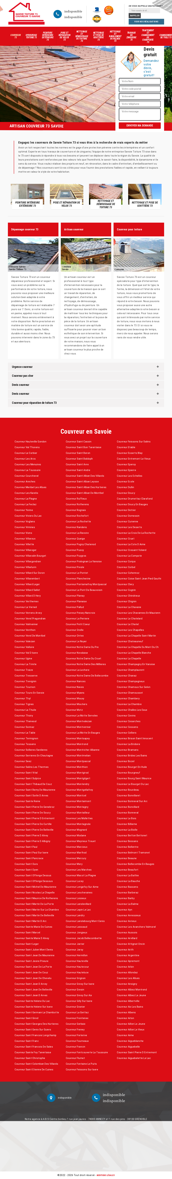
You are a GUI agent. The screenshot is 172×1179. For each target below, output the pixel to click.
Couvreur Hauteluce (77, 972)
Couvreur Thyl (23, 698)
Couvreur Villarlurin (25, 567)
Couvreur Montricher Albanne (83, 750)
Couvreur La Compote (129, 555)
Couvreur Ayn (124, 909)
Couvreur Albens (126, 1012)
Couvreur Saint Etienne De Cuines (34, 1069)
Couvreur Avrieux (126, 921)
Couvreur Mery (74, 864)
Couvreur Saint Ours (26, 864)
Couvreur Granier (75, 1006)
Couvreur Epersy (126, 464)
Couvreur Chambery (128, 698)
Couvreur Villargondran (28, 561)
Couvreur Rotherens (77, 504)
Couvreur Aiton (125, 1018)
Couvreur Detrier (126, 510)
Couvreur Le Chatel (128, 624)
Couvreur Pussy (75, 550)
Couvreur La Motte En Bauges (83, 732)
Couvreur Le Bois (126, 818)
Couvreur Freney (75, 1029)
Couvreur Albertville (128, 1001)
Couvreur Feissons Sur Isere (82, 1069)
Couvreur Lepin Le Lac (78, 909)
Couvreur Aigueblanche (130, 1041)
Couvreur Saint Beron (78, 453)
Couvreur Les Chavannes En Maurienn (138, 612)
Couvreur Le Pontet (77, 573)
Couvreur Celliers (127, 732)
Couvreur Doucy (126, 493)
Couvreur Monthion (77, 767)
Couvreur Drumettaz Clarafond (135, 498)
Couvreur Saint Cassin (79, 441)
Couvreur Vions (23, 533)
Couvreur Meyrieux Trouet (81, 841)
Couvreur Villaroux (25, 538)
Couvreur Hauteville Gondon (30, 441)
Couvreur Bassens (127, 887)
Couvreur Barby (126, 898)
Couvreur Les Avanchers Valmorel (136, 926)
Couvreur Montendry (77, 784)
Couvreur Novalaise (77, 652)
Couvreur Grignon (76, 978)
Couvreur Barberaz (128, 892)
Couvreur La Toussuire (28, 470)
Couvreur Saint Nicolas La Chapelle (35, 892)
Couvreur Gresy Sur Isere (80, 984)
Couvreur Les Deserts (129, 527)
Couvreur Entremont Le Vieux (134, 458)
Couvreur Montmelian (78, 755)
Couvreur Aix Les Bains (130, 1006)
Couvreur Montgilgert (78, 778)
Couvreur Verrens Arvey (28, 612)
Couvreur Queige (75, 538)
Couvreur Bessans (127, 841)
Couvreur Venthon (25, 630)
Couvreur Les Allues (128, 978)
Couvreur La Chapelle (129, 658)
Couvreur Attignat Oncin (131, 944)
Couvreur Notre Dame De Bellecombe (87, 675)
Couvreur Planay (75, 595)
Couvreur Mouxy (75, 698)
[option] (27, 196)
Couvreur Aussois (127, 932)
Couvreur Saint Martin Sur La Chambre (37, 909)
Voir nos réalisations (146, 21)
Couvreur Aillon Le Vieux (130, 1029)
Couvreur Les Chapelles (130, 630)
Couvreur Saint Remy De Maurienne (35, 789)
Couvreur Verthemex (26, 601)
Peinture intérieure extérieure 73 (48, 36)
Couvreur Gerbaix (75, 1024)
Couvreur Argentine (128, 955)
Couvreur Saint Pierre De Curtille (33, 824)
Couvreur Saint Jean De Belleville (33, 989)
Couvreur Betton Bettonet (132, 835)
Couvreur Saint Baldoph (79, 458)
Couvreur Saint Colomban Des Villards (36, 1063)
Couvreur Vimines (25, 527)
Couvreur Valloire (24, 647)
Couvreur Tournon (25, 687)
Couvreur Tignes (24, 704)
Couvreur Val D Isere (26, 652)
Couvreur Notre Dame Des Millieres (86, 664)
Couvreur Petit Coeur (78, 624)
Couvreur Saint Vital (26, 772)
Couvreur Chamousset (130, 692)
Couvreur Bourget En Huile (132, 767)
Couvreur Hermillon (77, 955)
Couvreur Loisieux (76, 898)
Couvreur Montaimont (78, 801)
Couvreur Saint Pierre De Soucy (33, 812)
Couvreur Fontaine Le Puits (81, 1063)
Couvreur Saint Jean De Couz (31, 972)
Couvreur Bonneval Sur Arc (132, 801)
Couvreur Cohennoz (128, 573)
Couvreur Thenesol (26, 721)
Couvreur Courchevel (27, 475)
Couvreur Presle (75, 567)
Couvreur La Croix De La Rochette (136, 533)
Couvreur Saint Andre (78, 470)
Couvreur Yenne (24, 510)
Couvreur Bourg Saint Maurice (134, 778)
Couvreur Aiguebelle (128, 1046)
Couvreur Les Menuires (28, 464)
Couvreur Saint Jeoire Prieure (32, 961)
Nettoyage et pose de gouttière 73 (98, 36)
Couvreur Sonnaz (24, 727)
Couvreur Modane (76, 835)
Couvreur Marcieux (77, 847)
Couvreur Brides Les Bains (132, 755)
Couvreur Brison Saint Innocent (135, 738)
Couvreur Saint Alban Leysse (82, 481)
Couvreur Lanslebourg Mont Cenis (85, 921)
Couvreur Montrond (77, 744)
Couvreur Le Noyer (76, 641)
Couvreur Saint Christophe (30, 1058)
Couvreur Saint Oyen (26, 869)
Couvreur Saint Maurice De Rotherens (36, 898)
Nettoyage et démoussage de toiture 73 (81, 36)
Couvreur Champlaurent (130, 670)
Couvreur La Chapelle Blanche (134, 652)
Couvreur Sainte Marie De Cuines (33, 926)
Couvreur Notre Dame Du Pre (82, 647)
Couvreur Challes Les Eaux (132, 710)
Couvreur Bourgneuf (128, 772)
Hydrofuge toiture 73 (31, 36)
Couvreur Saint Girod (26, 1018)
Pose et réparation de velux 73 (64, 36)
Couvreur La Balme (128, 904)
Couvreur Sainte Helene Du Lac (32, 1001)
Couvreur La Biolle (127, 829)
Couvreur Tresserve (26, 675)
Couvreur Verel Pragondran (30, 618)
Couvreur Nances (76, 681)
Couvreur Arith (125, 949)
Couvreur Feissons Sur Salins (133, 441)
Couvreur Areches (25, 481)
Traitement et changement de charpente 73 (147, 36)
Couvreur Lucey (75, 881)
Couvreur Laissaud (76, 926)
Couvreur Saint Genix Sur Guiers (33, 1029)
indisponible (73, 11)
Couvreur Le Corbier (26, 453)
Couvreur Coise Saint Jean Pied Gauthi (139, 578)
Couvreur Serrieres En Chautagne (34, 755)
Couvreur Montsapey (78, 738)
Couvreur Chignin (126, 601)
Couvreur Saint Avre (77, 464)
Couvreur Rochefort (77, 515)
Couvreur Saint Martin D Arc (31, 921)
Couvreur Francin (75, 1046)
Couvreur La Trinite (26, 664)
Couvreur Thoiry (24, 715)
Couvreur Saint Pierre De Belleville (34, 829)
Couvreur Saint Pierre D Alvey (31, 835)
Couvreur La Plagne (26, 498)
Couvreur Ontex (75, 635)
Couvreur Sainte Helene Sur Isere (34, 1006)
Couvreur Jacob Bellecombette (84, 938)
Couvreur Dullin (125, 487)
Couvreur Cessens (127, 727)
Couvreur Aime (125, 1035)
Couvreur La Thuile (25, 710)
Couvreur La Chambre (129, 704)
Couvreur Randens (76, 527)
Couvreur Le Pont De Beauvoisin (84, 590)
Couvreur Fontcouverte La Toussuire (87, 1052)
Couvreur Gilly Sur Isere (79, 1001)
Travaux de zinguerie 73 (131, 36)
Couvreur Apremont (128, 961)
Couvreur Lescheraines (79, 892)
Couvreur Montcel (76, 795)
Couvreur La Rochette (78, 521)
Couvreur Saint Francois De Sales (34, 1046)
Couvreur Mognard (76, 829)
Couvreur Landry (75, 915)
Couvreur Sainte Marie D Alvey (32, 938)
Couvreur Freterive (76, 1035)
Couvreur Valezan (25, 641)
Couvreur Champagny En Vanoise (136, 664)
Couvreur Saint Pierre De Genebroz (35, 807)
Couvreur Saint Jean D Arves (31, 995)
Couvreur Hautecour (77, 966)
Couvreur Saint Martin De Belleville (34, 915)
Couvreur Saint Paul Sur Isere (31, 852)
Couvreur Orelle (75, 630)
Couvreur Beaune (127, 858)
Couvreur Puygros (76, 555)
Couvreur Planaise (76, 601)
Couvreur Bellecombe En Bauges (135, 864)
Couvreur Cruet (125, 538)
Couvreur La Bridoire (128, 744)
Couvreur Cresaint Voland (131, 550)
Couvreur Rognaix (76, 510)
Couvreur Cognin (126, 590)
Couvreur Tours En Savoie (29, 692)
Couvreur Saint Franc (27, 1041)
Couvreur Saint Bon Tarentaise (83, 447)
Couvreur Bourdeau (128, 789)
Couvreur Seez (23, 761)
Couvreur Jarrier (75, 944)
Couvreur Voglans (25, 521)
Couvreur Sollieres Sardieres (31, 750)
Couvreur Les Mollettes (79, 818)
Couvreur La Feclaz (25, 504)
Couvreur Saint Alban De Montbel (85, 493)
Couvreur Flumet (75, 1058)
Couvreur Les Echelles (129, 475)
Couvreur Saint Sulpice (28, 778)
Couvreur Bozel (125, 761)
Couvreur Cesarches (128, 721)
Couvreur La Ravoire (77, 533)
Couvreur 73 (15, 36)
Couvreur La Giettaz (77, 1012)
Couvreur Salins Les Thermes (32, 767)
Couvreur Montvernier (78, 727)
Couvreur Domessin (128, 515)
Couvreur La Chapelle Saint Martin (136, 635)
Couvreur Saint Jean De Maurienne (34, 955)
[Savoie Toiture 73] (26, 13)
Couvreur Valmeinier (26, 624)
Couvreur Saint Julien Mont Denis (34, 949)
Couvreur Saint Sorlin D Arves (31, 795)
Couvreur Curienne (127, 521)
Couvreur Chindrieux (128, 595)
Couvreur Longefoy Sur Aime (82, 887)
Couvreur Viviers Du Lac (28, 515)
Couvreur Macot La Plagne (81, 875)
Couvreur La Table (25, 732)
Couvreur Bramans (127, 750)
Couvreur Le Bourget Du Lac (133, 784)
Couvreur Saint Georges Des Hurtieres (36, 1024)
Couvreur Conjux (126, 561)
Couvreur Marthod (76, 852)
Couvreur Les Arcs (25, 458)
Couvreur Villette (24, 544)
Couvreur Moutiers (76, 704)
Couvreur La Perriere (77, 618)
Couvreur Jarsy (74, 949)
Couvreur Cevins (126, 715)
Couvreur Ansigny (127, 984)
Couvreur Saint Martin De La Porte (34, 904)
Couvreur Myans (75, 692)
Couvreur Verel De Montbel (30, 635)
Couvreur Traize (24, 670)
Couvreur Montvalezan (79, 721)
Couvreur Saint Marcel (27, 932)
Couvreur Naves (75, 687)
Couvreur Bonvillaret (128, 795)
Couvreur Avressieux (129, 915)
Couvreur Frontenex (77, 1018)
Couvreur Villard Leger (27, 584)
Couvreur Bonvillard (128, 807)
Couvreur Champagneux (130, 681)
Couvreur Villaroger (26, 550)
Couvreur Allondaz (127, 972)
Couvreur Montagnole (78, 824)
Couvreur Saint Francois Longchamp (35, 1035)
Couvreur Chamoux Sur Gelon (133, 687)
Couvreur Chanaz (127, 675)
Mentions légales (106, 1175)
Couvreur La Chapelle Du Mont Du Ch (138, 647)
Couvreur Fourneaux (77, 1041)
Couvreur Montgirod (77, 772)
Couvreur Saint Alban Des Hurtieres (86, 487)
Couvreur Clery (125, 584)
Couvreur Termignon (26, 738)
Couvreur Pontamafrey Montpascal (86, 584)
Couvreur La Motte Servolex (82, 715)
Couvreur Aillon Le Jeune (131, 1024)
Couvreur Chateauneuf (130, 641)
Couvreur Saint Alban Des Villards (85, 475)
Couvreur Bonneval (128, 812)
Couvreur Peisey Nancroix (80, 612)
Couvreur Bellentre (127, 847)
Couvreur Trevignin (25, 681)
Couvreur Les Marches (79, 869)
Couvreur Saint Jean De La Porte (33, 966)
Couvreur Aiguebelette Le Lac (134, 1058)
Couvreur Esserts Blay (130, 453)
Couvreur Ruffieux (76, 498)
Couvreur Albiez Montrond (132, 989)
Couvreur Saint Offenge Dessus (33, 875)
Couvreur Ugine (23, 658)
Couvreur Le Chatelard (130, 618)
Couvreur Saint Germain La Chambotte (37, 1012)
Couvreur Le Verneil (26, 607)
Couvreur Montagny (77, 807)
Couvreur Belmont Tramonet (133, 852)
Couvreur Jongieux (76, 932)
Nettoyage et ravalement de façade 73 (115, 36)
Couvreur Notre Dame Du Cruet (83, 658)
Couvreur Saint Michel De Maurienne (35, 887)
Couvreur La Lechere (78, 670)
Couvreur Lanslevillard (78, 904)
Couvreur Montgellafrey (79, 789)
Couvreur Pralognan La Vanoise (84, 561)
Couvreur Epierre (126, 470)
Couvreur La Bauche (128, 881)
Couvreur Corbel (126, 567)
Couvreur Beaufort (127, 869)
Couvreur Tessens (25, 744)
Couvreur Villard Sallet (27, 590)
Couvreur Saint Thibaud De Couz (33, 784)
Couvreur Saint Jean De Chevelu (33, 978)
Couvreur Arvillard (127, 938)
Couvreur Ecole (125, 481)
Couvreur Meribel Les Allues (31, 487)
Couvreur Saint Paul (26, 847)
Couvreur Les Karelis (26, 493)
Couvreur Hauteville (77, 961)
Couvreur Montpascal (78, 761)
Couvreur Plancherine (78, 578)
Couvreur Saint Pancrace (29, 858)
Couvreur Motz (74, 710)
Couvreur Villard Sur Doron (30, 573)
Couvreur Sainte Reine (27, 801)
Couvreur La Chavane (129, 607)
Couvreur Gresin (75, 989)
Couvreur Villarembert (27, 578)
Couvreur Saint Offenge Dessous (34, 881)
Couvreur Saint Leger (27, 944)
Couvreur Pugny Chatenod (81, 544)
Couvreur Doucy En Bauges (132, 504)
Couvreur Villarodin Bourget (30, 555)
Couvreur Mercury (76, 858)
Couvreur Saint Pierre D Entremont (35, 818)
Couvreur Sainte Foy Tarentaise (33, 1052)
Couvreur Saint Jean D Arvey (31, 984)
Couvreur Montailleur (78, 812)
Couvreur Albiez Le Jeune (131, 995)
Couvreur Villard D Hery (28, 595)
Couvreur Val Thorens (27, 447)
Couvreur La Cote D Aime (131, 544)
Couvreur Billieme (127, 824)
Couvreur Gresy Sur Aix (79, 995)
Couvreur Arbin (125, 966)
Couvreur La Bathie (128, 875)
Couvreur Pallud (75, 607)
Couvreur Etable (126, 447)
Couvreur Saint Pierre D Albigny (32, 841)
